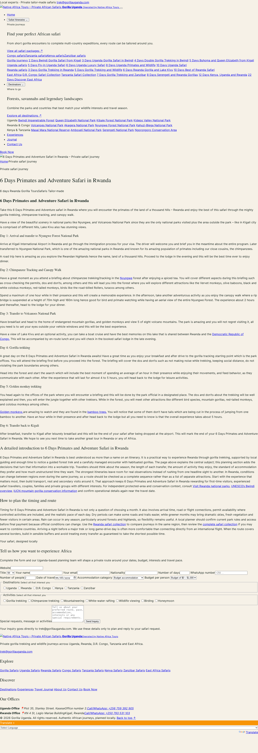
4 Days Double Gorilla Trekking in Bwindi (161, 60)
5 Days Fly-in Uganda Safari (46, 65)
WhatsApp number (202, 572)
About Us (60, 689)
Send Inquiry (92, 621)
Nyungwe (126, 278)
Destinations (16, 84)
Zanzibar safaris (75, 55)
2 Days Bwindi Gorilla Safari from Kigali (55, 60)
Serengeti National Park (118, 130)
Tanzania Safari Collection (78, 74)
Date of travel (45, 577)
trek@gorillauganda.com (73, 2)
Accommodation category (95, 577)
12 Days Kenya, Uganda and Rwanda (223, 74)
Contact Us (14, 144)
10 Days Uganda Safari (171, 65)
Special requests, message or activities (26, 621)
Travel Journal (43, 689)
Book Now (7, 152)
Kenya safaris (55, 55)
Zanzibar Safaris (134, 670)
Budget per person (157, 577)
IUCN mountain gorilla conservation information (45, 491)
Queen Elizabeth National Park (75, 120)
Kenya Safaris (114, 670)
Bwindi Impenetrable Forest (36, 120)
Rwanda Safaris (51, 670)
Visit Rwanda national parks (211, 486)
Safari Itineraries (18, 19)
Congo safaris (16, 55)
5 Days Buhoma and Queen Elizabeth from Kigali (221, 60)
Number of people (12, 577)
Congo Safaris (71, 670)
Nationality (118, 572)
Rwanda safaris (17, 70)
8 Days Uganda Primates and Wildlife (131, 65)
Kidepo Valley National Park (152, 120)
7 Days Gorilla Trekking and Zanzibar (121, 74)
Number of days (169, 572)
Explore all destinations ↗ (24, 115)
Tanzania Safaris (93, 670)
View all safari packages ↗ (25, 51)
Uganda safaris (17, 65)
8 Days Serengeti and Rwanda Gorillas (172, 74)
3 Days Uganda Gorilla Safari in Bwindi (107, 60)
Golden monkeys (11, 412)
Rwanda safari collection (109, 524)
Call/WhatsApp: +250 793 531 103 (107, 713)
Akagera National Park (79, 125)
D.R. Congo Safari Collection (41, 74)
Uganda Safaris (29, 670)
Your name (23, 572)
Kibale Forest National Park (115, 120)
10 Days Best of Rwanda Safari (194, 70)
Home (11, 14)
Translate (252, 732)
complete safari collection (220, 524)
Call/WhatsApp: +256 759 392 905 (110, 708)
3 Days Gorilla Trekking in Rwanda (51, 70)
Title (3, 572)
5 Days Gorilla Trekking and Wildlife (98, 70)
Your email (70, 572)
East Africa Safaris (158, 670)
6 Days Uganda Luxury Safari (85, 65)
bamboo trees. (97, 412)
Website (5, 568)
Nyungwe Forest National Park (115, 125)
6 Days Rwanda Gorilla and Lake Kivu (148, 70)
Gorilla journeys (17, 60)
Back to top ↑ (126, 718)
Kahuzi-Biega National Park (154, 125)
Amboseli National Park (86, 130)
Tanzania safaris (36, 55)
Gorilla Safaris (9, 670)
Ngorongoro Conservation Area (156, 130)
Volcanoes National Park (47, 125)
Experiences (15, 134)
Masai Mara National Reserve (50, 130)
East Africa (14, 74)
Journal (12, 139)
